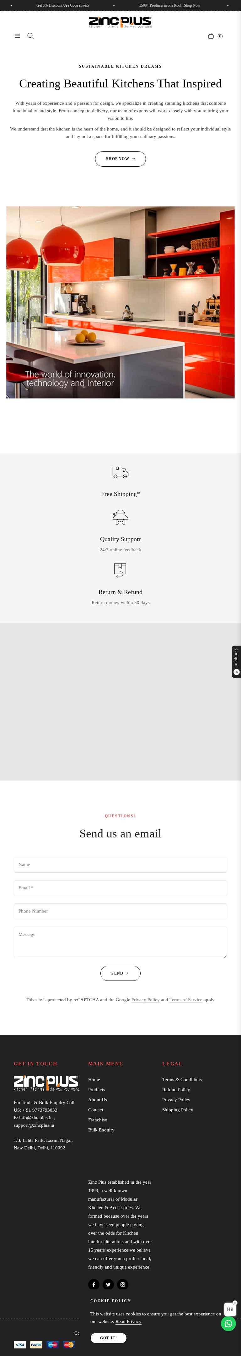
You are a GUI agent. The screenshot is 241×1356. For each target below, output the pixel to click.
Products (96, 1089)
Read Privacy (128, 1321)
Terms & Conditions (182, 1079)
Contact (95, 1109)
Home (94, 1079)
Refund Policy (176, 1089)
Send (118, 973)
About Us (97, 1099)
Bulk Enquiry (101, 1129)
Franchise (97, 1119)
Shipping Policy (177, 1109)
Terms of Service (185, 999)
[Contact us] (228, 1323)
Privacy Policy (145, 999)
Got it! (108, 1338)
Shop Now (170, 5)
